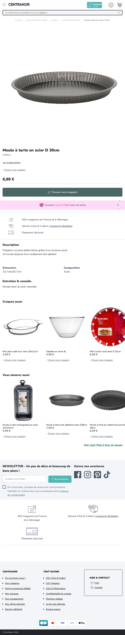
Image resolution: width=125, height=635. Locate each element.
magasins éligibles (61, 226)
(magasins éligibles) (106, 516)
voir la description (12, 162)
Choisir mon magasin (15, 169)
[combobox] (62, 12)
